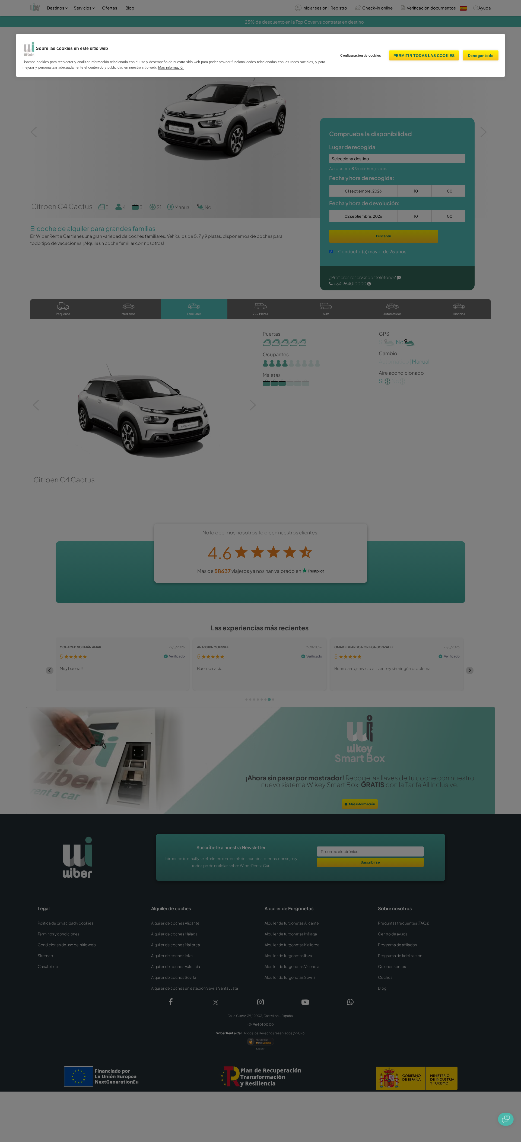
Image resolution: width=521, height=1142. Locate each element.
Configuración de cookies (360, 55)
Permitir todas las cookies (424, 55)
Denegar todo (481, 55)
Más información (171, 67)
